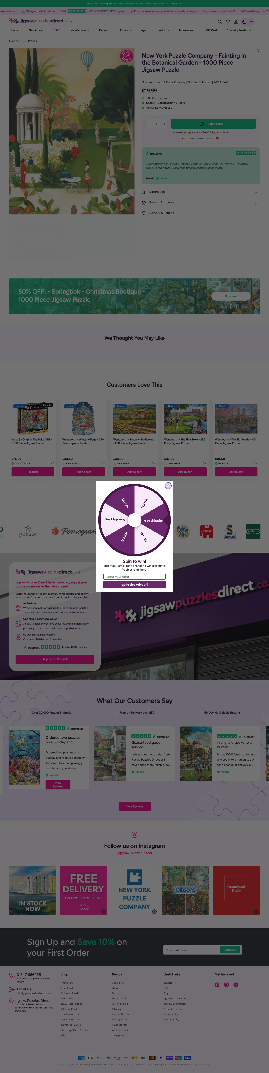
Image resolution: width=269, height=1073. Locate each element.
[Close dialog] (168, 485)
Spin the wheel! (134, 584)
